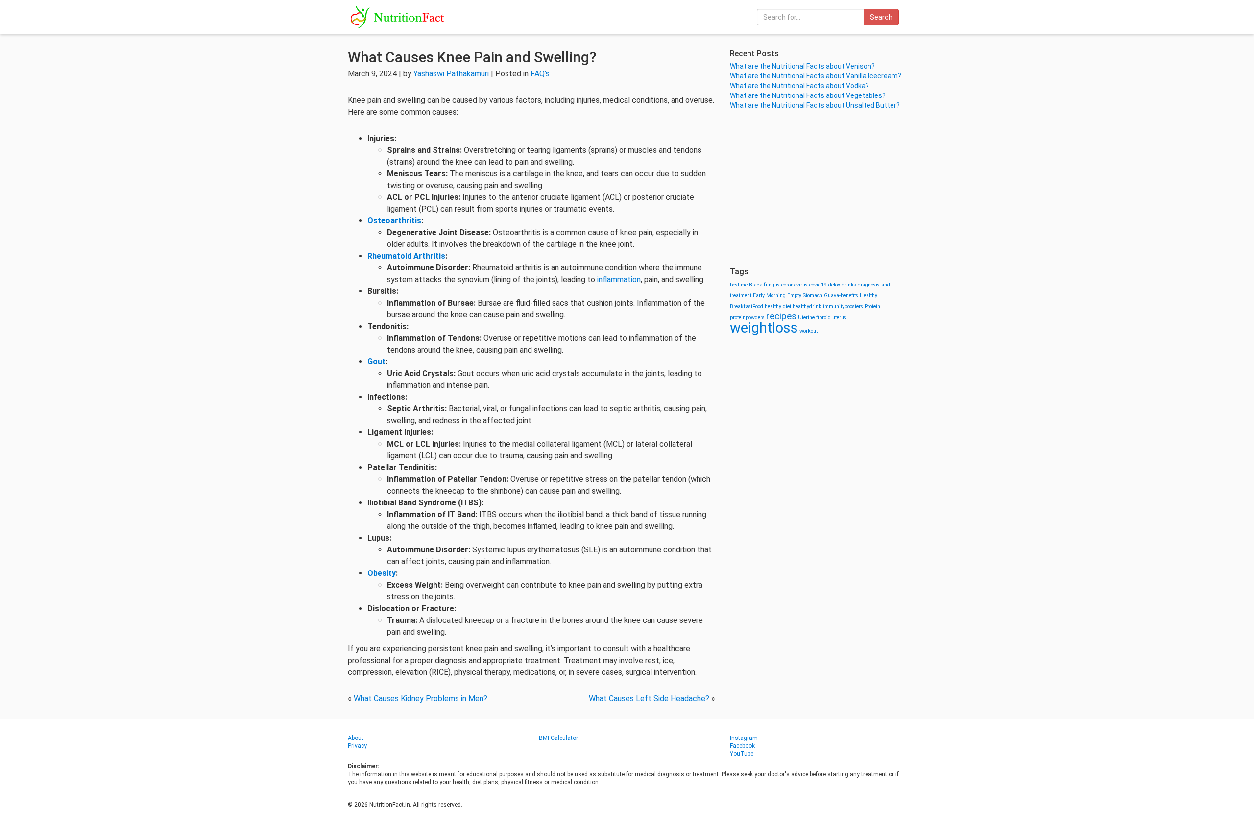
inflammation (619, 279)
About (355, 738)
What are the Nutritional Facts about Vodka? (799, 86)
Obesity (381, 573)
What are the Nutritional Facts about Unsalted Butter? (815, 105)
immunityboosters (843, 306)
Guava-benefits (841, 295)
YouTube (741, 753)
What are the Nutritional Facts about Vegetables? (808, 95)
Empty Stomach (804, 295)
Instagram (744, 738)
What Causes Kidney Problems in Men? (420, 698)
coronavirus (794, 285)
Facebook (742, 745)
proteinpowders (747, 317)
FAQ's (540, 73)
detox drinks (842, 285)
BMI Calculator (558, 738)
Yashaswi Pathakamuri (451, 73)
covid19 (818, 285)
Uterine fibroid (814, 317)
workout (808, 331)
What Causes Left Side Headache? (649, 698)
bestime (739, 285)
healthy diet (778, 306)
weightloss (764, 327)
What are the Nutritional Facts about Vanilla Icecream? (815, 76)
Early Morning (769, 295)
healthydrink (807, 306)
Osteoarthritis (394, 220)
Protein (872, 306)
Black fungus (764, 285)
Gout (376, 361)
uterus (839, 317)
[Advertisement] (818, 188)
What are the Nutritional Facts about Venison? (802, 66)
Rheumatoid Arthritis (406, 256)
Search (881, 17)
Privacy (357, 745)
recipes (781, 316)
